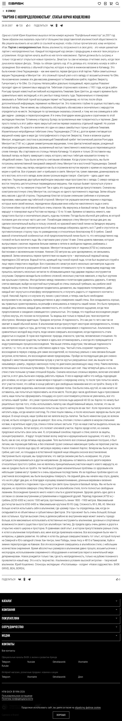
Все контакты (8, 650)
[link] (16, 3)
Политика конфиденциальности (17, 698)
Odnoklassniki (59, 661)
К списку (10, 11)
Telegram (6, 661)
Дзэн (80, 676)
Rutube (5, 665)
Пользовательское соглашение (17, 695)
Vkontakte (83, 661)
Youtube (31, 661)
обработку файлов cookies (88, 707)
